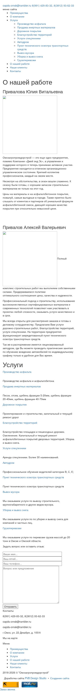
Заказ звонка (7, 689)
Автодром (23, 42)
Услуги (14, 20)
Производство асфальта (31, 23)
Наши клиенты (18, 67)
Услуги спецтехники (29, 38)
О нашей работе (20, 63)
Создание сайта (59, 678)
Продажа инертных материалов (36, 27)
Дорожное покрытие (29, 31)
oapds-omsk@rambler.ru (17, 5)
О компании (17, 16)
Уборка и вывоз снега (30, 56)
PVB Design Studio (35, 678)
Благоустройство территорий (34, 34)
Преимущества (19, 13)
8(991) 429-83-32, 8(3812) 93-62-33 (53, 5)
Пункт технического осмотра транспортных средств (33, 477)
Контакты (15, 71)
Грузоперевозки (26, 60)
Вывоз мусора (25, 53)
